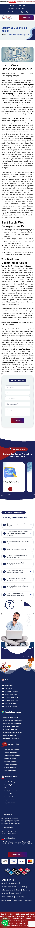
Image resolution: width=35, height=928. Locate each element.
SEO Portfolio (18, 900)
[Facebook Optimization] (31, 489)
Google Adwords (9, 800)
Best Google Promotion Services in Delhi (17, 925)
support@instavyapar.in (11, 821)
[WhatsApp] (5, 923)
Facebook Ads (8, 794)
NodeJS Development (10, 735)
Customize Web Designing (12, 749)
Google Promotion (26, 177)
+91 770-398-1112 (19, 5)
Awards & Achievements (8, 886)
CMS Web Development (11, 729)
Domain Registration (10, 797)
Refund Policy (20, 897)
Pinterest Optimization (10, 706)
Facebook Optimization (11, 700)
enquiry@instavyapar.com (12, 823)
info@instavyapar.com (19, 8)
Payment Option (6, 900)
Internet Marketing (9, 782)
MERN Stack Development (12, 738)
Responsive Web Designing (12, 755)
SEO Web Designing (10, 767)
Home (3, 35)
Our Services (27, 890)
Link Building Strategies (11, 691)
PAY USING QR (17, 855)
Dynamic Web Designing (11, 752)
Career (18, 890)
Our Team (22, 886)
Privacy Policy (15, 893)
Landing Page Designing (11, 764)
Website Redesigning (10, 758)
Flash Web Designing (10, 770)
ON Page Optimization (10, 694)
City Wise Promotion (10, 788)
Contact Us (4, 893)
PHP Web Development (11, 717)
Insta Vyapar (6, 172)
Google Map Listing (9, 785)
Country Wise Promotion (11, 791)
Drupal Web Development (11, 726)
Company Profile (13, 883)
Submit (17, 421)
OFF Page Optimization (11, 697)
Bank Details (28, 900)
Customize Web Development (13, 720)
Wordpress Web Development (13, 723)
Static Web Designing (10, 761)
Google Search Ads (18, 239)
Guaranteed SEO (9, 685)
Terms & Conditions (7, 897)
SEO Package (8, 688)
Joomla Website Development (13, 732)
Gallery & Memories (7, 890)
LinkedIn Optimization (10, 703)
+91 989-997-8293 (10, 833)
